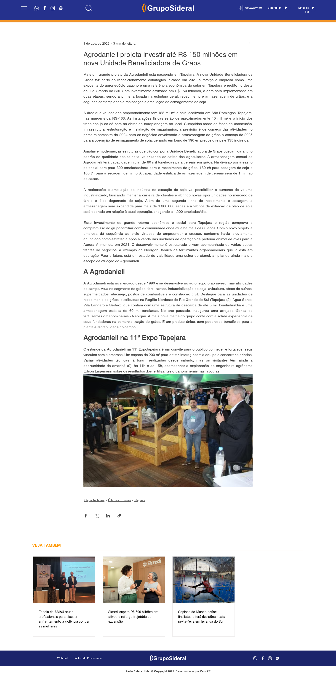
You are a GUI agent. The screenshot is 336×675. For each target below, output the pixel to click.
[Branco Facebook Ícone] (45, 8)
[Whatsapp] (37, 8)
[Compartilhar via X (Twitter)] (97, 516)
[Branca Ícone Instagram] (53, 8)
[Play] (286, 7)
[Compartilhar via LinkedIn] (108, 516)
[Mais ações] (250, 43)
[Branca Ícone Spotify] (61, 8)
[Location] (89, 8)
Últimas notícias (119, 500)
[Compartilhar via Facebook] (85, 516)
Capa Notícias (94, 500)
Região (139, 500)
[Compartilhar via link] (119, 516)
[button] (24, 8)
